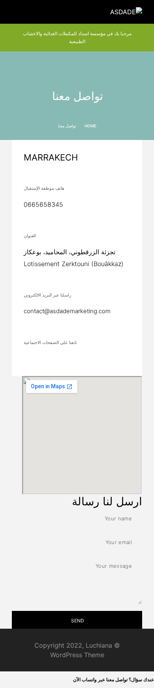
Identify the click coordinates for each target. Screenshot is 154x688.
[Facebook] (128, 359)
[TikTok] (77, 359)
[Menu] (16, 12)
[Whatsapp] (90, 359)
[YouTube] (102, 359)
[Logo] (126, 12)
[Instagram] (115, 359)
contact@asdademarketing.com (67, 311)
